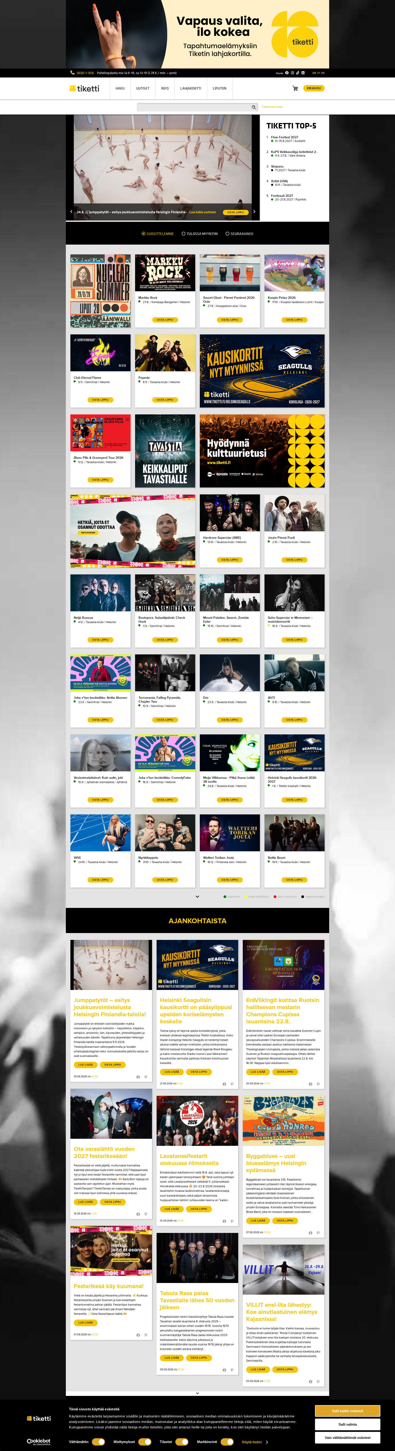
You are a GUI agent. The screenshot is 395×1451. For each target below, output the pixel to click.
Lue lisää (85, 1065)
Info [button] (165, 88)
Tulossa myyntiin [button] (202, 234)
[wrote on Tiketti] (111, 965)
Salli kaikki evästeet (347, 1411)
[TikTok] (297, 73)
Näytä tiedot (252, 1442)
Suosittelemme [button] (160, 234)
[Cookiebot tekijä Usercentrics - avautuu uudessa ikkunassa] (39, 1442)
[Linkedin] (303, 73)
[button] (71, 212)
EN (314, 73)
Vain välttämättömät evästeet (348, 1438)
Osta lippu (112, 1065)
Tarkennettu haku (272, 107)
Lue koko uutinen (202, 212)
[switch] (144, 1442)
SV (323, 73)
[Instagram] (292, 73)
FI (319, 73)
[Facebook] (287, 73)
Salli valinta (348, 1424)
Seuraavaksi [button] (241, 234)
